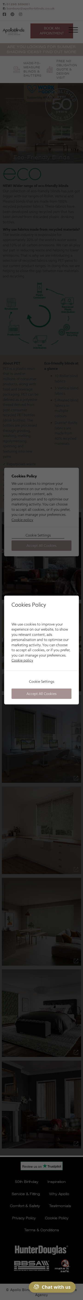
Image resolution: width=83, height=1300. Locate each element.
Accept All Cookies (41, 694)
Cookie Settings (41, 681)
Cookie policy (22, 660)
